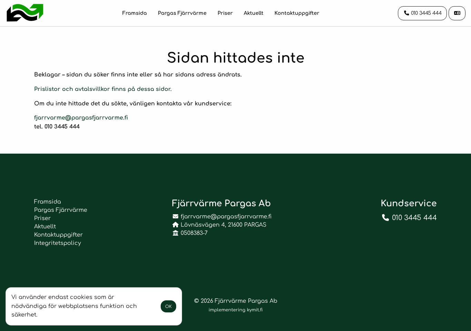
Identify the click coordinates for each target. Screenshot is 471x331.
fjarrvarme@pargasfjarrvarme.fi (81, 118)
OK (168, 306)
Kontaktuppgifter (296, 13)
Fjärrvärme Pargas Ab (246, 301)
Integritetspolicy (57, 243)
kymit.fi (255, 310)
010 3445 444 (414, 218)
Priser (225, 13)
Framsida (134, 13)
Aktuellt (253, 13)
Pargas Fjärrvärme (182, 13)
